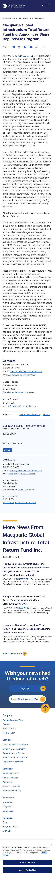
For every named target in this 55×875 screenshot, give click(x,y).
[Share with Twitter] (19, 47)
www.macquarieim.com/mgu (22, 375)
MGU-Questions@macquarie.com (26, 371)
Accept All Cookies (27, 870)
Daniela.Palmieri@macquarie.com (19, 392)
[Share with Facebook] (25, 47)
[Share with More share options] (43, 47)
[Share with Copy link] (37, 47)
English (7, 450)
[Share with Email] (31, 47)
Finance (46, 414)
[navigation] (49, 6)
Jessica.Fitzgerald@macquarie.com (19, 406)
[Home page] (14, 6)
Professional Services (29, 414)
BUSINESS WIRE (24, 55)
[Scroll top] (45, 708)
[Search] (43, 6)
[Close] (51, 845)
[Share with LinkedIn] (13, 47)
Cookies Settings (27, 862)
